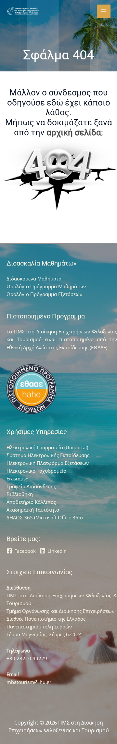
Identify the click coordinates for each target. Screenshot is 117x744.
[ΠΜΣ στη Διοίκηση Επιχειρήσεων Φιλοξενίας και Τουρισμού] (22, 11)
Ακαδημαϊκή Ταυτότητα (32, 509)
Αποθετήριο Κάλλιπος (31, 502)
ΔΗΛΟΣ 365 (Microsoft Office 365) (44, 517)
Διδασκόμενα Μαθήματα (33, 278)
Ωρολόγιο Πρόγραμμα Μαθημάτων (46, 286)
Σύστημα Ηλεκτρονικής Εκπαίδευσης (47, 455)
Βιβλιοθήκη (19, 494)
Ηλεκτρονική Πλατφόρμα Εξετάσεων (47, 463)
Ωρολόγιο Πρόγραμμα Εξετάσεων (44, 294)
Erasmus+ (17, 478)
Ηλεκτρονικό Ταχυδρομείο (36, 470)
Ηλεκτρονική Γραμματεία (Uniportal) (47, 447)
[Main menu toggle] (103, 11)
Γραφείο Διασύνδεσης (31, 486)
